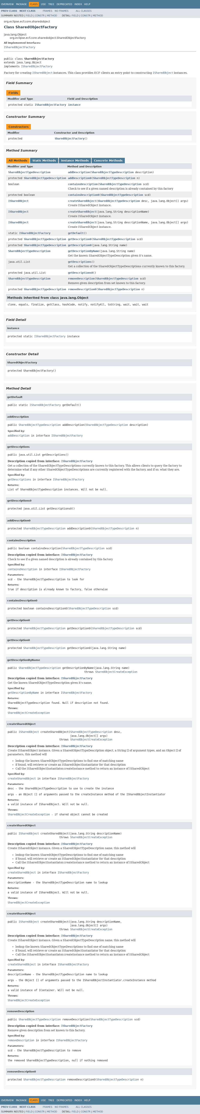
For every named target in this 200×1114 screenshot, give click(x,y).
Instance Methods (75, 160)
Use (43, 4)
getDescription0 (79, 239)
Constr (40, 15)
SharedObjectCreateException (116, 671)
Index (78, 4)
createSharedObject (82, 200)
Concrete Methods (108, 160)
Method (52, 15)
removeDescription (81, 278)
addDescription (79, 172)
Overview (7, 4)
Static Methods (44, 160)
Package (21, 4)
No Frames (62, 11)
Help (87, 4)
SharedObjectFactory (69, 138)
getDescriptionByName (83, 251)
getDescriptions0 (80, 272)
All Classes (84, 11)
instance (74, 104)
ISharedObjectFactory (19, 47)
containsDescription (83, 184)
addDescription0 (79, 178)
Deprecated (64, 4)
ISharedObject (18, 200)
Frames (47, 11)
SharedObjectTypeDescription (29, 172)
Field (29, 15)
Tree (51, 4)
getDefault (76, 233)
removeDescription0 (82, 289)
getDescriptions (79, 261)
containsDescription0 (83, 194)
